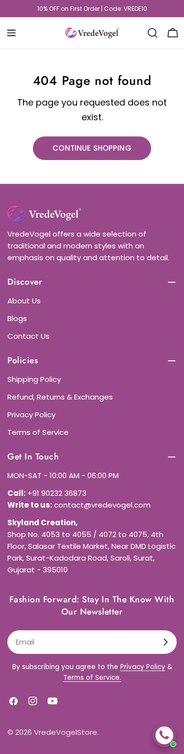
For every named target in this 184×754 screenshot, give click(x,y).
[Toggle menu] (11, 33)
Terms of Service (38, 432)
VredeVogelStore (65, 732)
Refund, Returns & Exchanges (60, 397)
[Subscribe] (165, 642)
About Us (24, 301)
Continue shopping (92, 148)
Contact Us (28, 336)
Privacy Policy (31, 414)
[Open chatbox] (164, 735)
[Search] (152, 33)
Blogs (17, 318)
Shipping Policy (34, 379)
